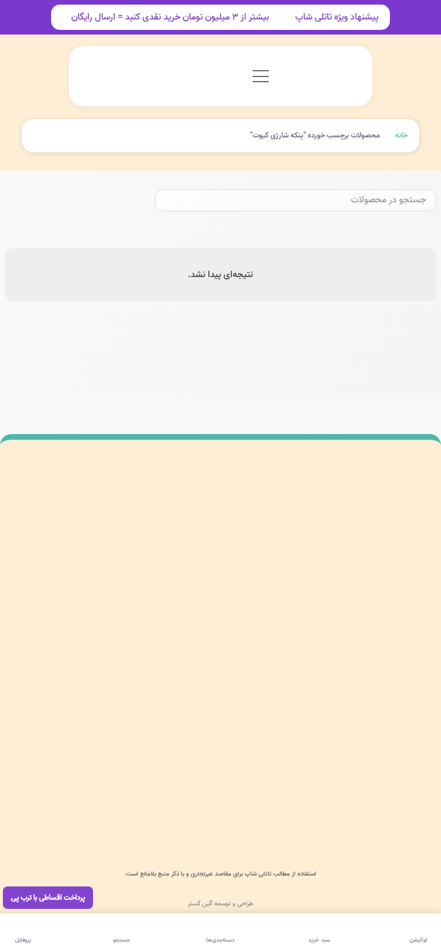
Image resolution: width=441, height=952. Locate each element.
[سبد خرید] (92, 76)
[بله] (339, 818)
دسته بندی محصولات (211, 521)
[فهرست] (260, 76)
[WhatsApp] (389, 817)
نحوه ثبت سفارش (127, 597)
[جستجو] (168, 200)
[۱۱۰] (34, 535)
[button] (111, 76)
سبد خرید (213, 618)
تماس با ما (210, 645)
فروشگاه (215, 591)
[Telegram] (365, 817)
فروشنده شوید (128, 635)
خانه (401, 135)
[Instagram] (414, 817)
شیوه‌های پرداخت (127, 559)
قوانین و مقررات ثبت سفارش (123, 679)
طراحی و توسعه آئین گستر (220, 904)
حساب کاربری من (206, 559)
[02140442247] (412, 763)
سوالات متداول (130, 521)
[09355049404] (412, 790)
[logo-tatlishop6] (320, 76)
